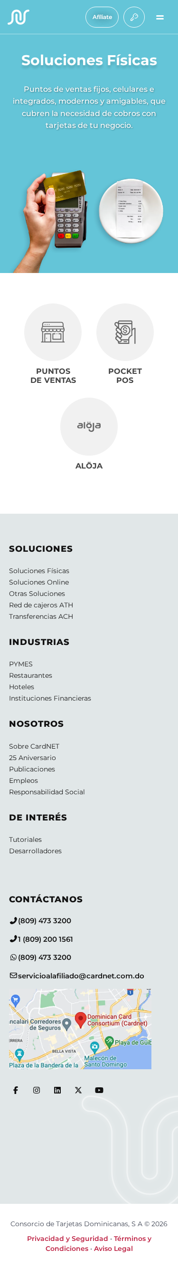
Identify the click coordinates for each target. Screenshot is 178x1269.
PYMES (21, 664)
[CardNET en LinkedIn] (57, 1090)
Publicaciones (32, 769)
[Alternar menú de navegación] (160, 17)
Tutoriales (25, 839)
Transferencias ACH (41, 616)
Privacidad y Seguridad (67, 1238)
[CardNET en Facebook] (15, 1090)
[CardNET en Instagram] (36, 1090)
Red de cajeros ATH (41, 605)
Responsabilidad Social (47, 792)
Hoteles (21, 687)
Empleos (23, 780)
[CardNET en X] (78, 1090)
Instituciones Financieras (50, 698)
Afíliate (102, 16)
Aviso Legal (113, 1248)
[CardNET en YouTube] (99, 1090)
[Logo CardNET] (18, 17)
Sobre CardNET (34, 746)
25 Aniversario (32, 757)
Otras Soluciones (37, 593)
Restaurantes (30, 675)
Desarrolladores (35, 851)
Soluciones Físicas (39, 570)
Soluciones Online (39, 582)
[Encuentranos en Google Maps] (89, 1029)
